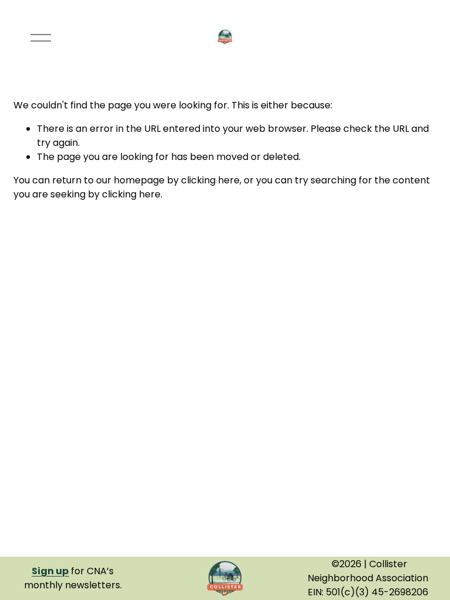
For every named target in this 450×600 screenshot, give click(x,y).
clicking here (210, 180)
